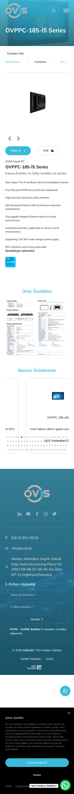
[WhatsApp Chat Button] (65, 785)
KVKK (8, 786)
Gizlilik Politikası (24, 786)
